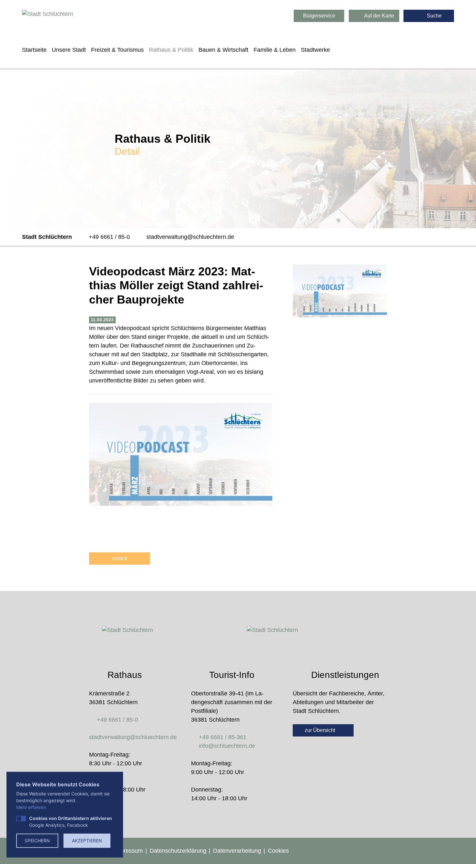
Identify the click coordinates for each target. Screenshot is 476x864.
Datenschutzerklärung (178, 850)
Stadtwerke (315, 50)
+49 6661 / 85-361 (222, 737)
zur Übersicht (320, 730)
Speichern (37, 840)
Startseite (34, 50)
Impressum (128, 850)
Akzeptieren (87, 840)
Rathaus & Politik (171, 50)
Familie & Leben (275, 50)
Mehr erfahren (31, 807)
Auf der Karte (378, 15)
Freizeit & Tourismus (117, 50)
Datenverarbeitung (237, 850)
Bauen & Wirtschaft (223, 50)
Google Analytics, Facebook (70, 821)
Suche (433, 15)
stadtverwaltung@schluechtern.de (190, 237)
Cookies (278, 850)
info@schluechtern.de (227, 746)
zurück (119, 558)
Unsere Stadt (69, 50)
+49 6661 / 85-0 (109, 237)
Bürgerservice (319, 15)
